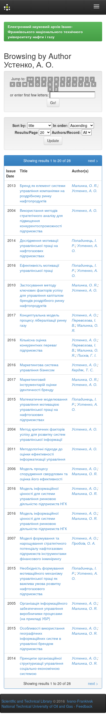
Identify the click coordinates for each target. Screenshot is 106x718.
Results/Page (26, 132)
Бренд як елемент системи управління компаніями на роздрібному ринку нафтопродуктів (42, 193)
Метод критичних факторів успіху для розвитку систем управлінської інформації (42, 434)
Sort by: (19, 125)
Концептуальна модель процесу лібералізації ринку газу (43, 320)
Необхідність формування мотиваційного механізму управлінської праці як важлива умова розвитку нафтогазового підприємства (42, 580)
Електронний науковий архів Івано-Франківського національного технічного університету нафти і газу (45, 31)
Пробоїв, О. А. (83, 543)
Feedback (84, 706)
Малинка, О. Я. (85, 185)
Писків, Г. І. (86, 355)
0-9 (30, 79)
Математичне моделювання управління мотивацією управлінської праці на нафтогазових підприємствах (43, 409)
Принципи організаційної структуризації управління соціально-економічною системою (41, 665)
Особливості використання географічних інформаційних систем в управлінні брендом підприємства (42, 638)
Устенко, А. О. (84, 190)
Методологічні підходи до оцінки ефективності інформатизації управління (42, 454)
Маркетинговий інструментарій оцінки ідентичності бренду (38, 384)
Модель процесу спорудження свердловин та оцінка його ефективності (44, 473)
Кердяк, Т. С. (83, 369)
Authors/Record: (66, 132)
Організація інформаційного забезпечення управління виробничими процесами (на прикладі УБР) (43, 611)
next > (93, 160)
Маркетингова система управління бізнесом (39, 367)
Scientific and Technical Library (27, 701)
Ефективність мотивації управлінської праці (39, 268)
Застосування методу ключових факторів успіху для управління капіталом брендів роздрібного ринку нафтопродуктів (42, 295)
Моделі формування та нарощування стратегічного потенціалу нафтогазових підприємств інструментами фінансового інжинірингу (43, 548)
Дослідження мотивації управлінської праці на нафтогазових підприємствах (39, 248)
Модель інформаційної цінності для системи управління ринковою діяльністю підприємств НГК (43, 496)
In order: (60, 125)
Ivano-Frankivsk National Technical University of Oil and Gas (47, 704)
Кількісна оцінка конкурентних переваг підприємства (38, 345)
